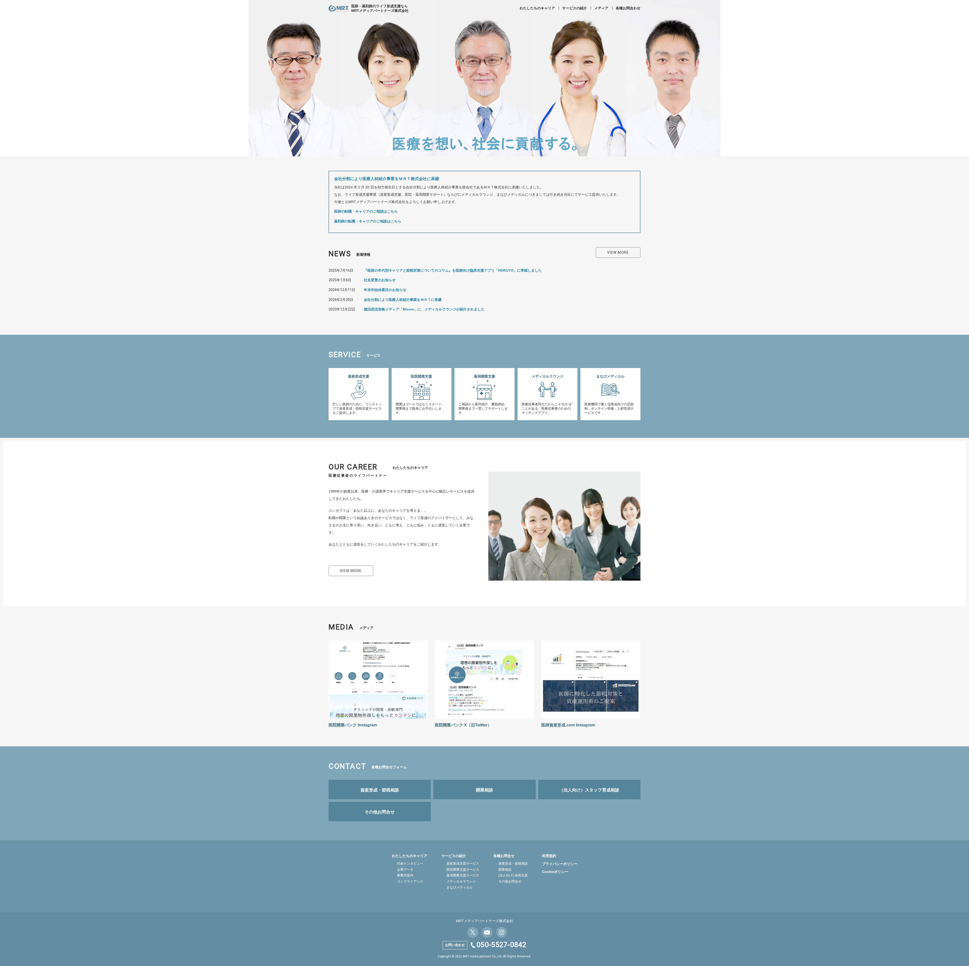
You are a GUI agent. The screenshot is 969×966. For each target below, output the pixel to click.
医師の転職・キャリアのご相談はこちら (366, 211)
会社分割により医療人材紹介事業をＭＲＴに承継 (403, 300)
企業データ (405, 869)
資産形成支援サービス (462, 863)
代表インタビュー (410, 863)
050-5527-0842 (501, 945)
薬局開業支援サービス (462, 875)
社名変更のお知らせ (380, 280)
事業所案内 (405, 875)
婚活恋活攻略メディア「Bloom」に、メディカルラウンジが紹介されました (424, 309)
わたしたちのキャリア (537, 8)
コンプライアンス (410, 881)
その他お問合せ (509, 881)
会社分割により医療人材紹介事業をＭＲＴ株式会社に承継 (386, 179)
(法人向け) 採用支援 (513, 875)
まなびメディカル (459, 887)
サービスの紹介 (574, 8)
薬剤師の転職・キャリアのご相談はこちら (367, 221)
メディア (601, 8)
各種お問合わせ (628, 8)
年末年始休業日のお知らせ (385, 290)
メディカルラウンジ (461, 881)
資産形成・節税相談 (513, 863)
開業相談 (505, 869)
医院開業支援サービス (462, 869)
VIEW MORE (618, 252)
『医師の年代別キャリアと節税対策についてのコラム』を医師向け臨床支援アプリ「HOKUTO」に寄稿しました (453, 270)
